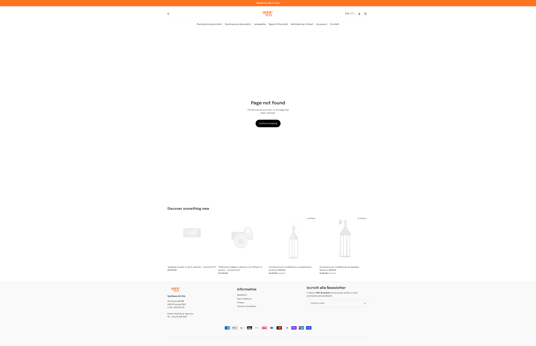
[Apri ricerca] (168, 14)
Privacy (240, 303)
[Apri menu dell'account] (359, 14)
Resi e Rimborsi (244, 299)
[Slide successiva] (263, 240)
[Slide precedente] (222, 240)
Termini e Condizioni (246, 306)
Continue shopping (268, 123)
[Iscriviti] (364, 303)
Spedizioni (242, 295)
